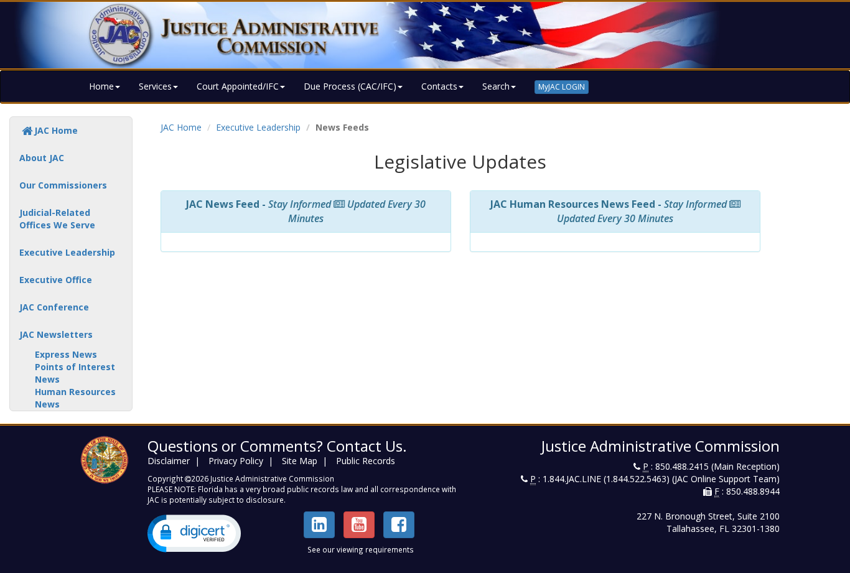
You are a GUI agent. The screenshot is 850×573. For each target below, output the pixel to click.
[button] (194, 533)
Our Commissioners (63, 185)
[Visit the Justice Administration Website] (425, 35)
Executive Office (55, 280)
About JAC (41, 158)
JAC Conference (54, 307)
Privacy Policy (235, 461)
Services (155, 86)
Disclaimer (168, 461)
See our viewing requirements (360, 549)
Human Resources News (75, 398)
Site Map (299, 461)
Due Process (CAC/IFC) (350, 86)
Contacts (439, 86)
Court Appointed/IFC (238, 86)
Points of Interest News (75, 373)
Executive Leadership (67, 252)
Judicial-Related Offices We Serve (57, 219)
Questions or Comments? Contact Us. (277, 446)
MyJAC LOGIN (561, 87)
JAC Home (56, 130)
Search (496, 86)
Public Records (365, 461)
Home (101, 86)
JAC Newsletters (56, 334)
